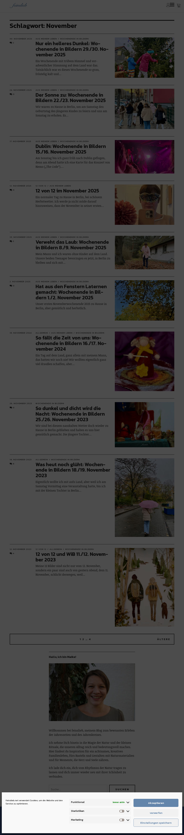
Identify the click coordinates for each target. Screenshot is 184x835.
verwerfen (156, 813)
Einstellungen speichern (156, 823)
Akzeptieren (156, 803)
